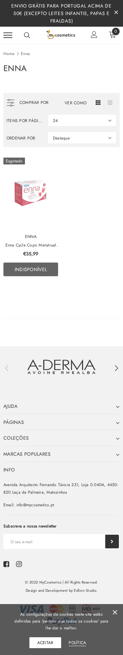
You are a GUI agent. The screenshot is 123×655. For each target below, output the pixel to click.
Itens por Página (24, 121)
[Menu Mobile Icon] (7, 35)
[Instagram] (19, 564)
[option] (61, 366)
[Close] (115, 613)
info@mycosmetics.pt (35, 505)
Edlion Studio (85, 590)
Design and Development (47, 590)
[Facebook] (6, 564)
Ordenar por (21, 138)
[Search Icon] (27, 35)
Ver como (75, 103)
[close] (116, 13)
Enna (25, 54)
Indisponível (31, 269)
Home (8, 54)
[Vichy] (61, 366)
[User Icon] (94, 35)
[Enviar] (112, 541)
